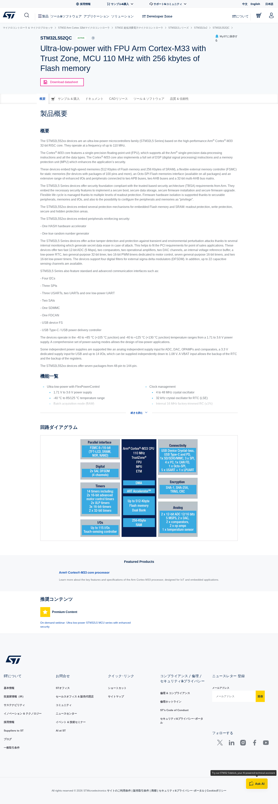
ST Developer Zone (157, 16)
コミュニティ (64, 705)
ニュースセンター (66, 713)
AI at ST (61, 730)
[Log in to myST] (271, 15)
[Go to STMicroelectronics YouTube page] (266, 743)
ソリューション (122, 16)
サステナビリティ (14, 705)
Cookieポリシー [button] (216, 790)
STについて (240, 16)
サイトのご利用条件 (119, 790)
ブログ (8, 739)
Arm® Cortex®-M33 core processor (84, 572)
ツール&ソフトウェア (66, 16)
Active (81, 38)
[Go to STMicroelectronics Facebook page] (254, 743)
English (255, 4)
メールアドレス (220, 687)
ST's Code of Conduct (174, 710)
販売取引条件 (141, 790)
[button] (26, 15)
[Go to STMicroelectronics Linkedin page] (231, 743)
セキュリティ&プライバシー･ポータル (181, 790)
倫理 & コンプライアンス (175, 693)
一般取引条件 (12, 747)
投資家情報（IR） (14, 696)
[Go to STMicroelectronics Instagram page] (243, 743)
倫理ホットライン (170, 701)
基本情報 (9, 687)
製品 (45, 16)
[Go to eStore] (259, 15)
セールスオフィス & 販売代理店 (75, 696)
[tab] (42, 99)
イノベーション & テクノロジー (23, 713)
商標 (154, 790)
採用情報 (9, 722)
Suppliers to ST (14, 730)
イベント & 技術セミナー (71, 722)
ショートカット (117, 687)
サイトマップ (116, 696)
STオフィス (63, 687)
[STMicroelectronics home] (10, 15)
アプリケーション (96, 16)
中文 (245, 4)
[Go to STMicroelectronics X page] (221, 743)
